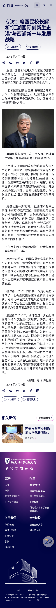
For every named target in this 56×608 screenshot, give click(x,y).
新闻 (7, 541)
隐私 (19, 591)
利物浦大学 (35, 530)
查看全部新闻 (44, 418)
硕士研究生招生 (37, 490)
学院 (7, 490)
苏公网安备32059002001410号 (44, 597)
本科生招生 (35, 485)
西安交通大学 (36, 524)
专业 (7, 485)
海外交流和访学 (12, 496)
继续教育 (34, 502)
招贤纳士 (9, 536)
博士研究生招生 (37, 496)
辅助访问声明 (33, 591)
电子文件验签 (11, 502)
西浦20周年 (10, 530)
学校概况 (9, 524)
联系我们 (9, 547)
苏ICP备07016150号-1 (32, 597)
